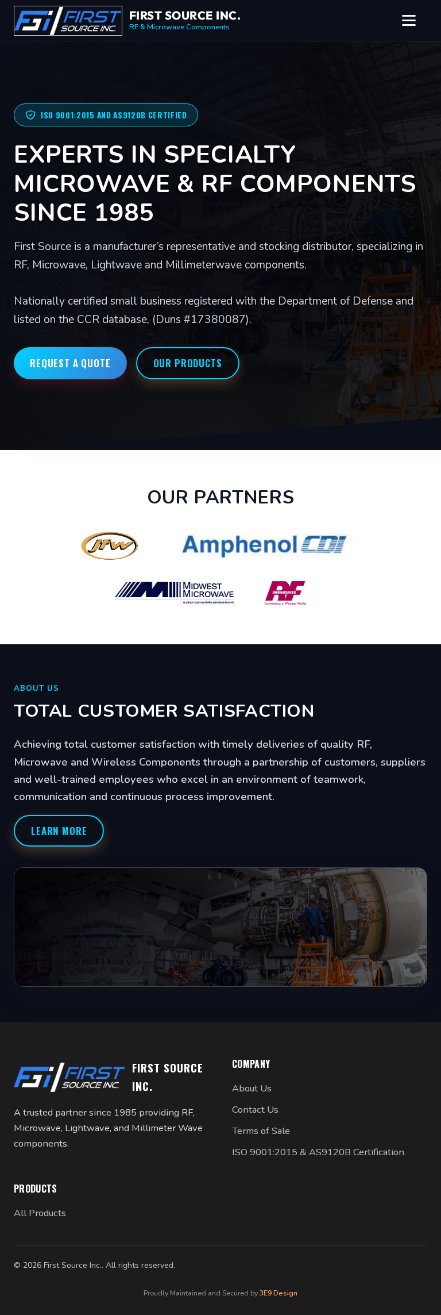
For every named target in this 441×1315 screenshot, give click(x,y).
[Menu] (414, 20)
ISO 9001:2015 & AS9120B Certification (318, 1152)
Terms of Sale (261, 1130)
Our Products (187, 363)
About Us (252, 1088)
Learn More (59, 831)
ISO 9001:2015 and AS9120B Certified (114, 115)
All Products (40, 1213)
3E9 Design (278, 1293)
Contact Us (255, 1109)
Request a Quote (70, 363)
